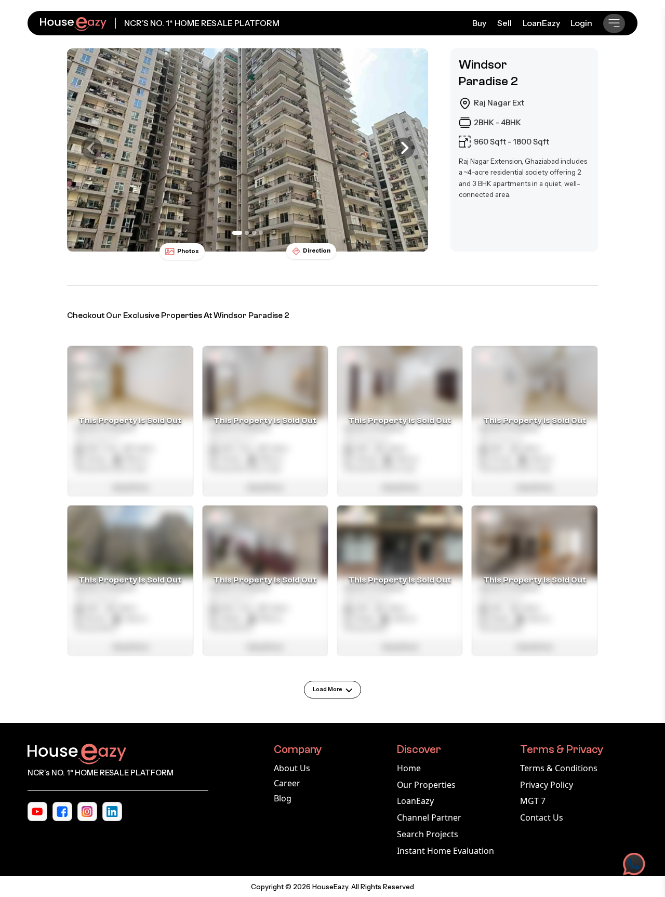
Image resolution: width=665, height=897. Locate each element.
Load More (327, 689)
